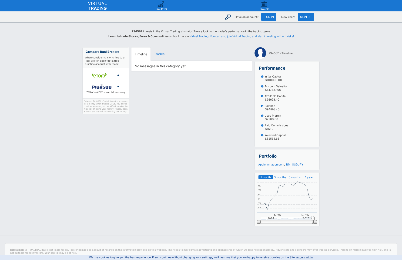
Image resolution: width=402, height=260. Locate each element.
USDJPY (297, 164)
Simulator (161, 9)
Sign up (306, 17)
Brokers (264, 9)
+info (309, 257)
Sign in (269, 17)
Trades (159, 54)
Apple (262, 164)
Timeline (141, 54)
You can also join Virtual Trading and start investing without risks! (252, 36)
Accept (300, 257)
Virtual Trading (199, 36)
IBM (288, 164)
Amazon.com (275, 164)
